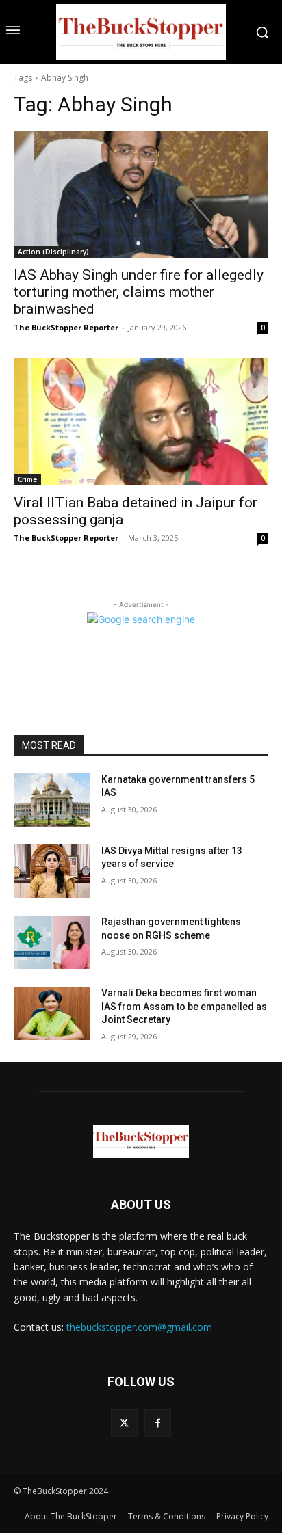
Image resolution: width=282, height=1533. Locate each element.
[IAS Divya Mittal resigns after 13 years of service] (52, 871)
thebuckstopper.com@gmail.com (139, 1326)
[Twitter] (124, 1422)
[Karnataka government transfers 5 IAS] (52, 800)
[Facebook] (157, 1422)
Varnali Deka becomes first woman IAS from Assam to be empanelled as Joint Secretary (184, 1006)
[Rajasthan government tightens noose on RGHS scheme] (52, 942)
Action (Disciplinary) (53, 251)
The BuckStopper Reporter (66, 327)
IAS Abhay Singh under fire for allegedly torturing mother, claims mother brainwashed (139, 292)
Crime (27, 479)
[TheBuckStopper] (141, 32)
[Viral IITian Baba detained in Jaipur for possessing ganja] (141, 421)
